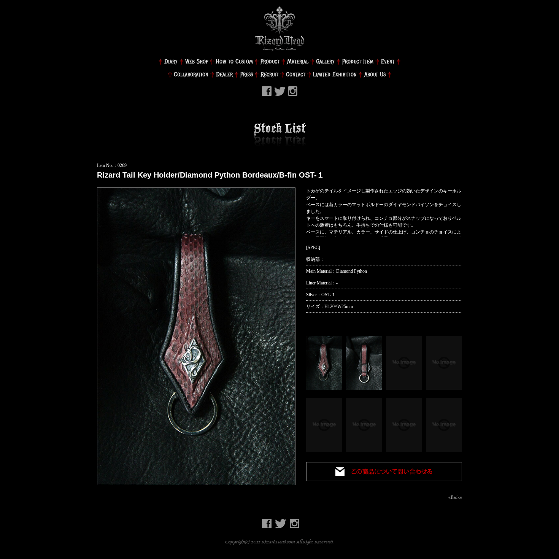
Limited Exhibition (335, 74)
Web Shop (196, 61)
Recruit (269, 74)
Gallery (325, 61)
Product (270, 61)
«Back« (455, 497)
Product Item (357, 61)
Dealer (224, 74)
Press (246, 74)
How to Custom (234, 61)
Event (388, 61)
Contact (295, 74)
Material (297, 61)
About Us (375, 74)
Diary (171, 61)
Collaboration (191, 74)
